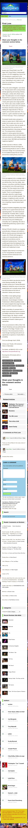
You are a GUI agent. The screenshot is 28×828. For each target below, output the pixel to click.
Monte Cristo (11, 591)
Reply (24, 438)
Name (4, 480)
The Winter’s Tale (12, 652)
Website (5, 489)
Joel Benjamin (12, 719)
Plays (7, 19)
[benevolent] (5, 622)
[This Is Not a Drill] (5, 423)
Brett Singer (11, 785)
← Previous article (7, 394)
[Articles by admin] (4, 737)
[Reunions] (5, 412)
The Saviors (11, 685)
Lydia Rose (11, 778)
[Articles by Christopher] (4, 766)
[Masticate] (5, 629)
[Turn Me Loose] (5, 418)
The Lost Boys (14, 561)
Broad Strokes (11, 639)
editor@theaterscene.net (8, 506)
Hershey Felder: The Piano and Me (16, 678)
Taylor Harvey (13, 373)
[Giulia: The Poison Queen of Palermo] (5, 694)
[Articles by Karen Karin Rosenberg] (4, 803)
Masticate (10, 626)
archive (17, 34)
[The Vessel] (5, 668)
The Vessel (11, 665)
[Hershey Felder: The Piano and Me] (5, 681)
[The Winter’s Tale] (5, 655)
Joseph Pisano (12, 748)
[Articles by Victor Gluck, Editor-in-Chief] (4, 715)
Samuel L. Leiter (13, 793)
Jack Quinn (11, 771)
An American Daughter (13, 646)
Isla (10, 16)
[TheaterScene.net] (14, 7)
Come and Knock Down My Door (17, 553)
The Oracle (20, 581)
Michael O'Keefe (7, 370)
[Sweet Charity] (5, 428)
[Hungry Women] (5, 674)
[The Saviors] (5, 687)
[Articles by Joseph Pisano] (4, 751)
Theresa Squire (7, 375)
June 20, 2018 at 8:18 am (16, 438)
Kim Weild (12, 368)
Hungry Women (11, 672)
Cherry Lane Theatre (8, 363)
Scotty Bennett (12, 741)
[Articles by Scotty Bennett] (4, 744)
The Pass (10, 659)
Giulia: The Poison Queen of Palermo (16, 691)
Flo (7, 565)
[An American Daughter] (5, 648)
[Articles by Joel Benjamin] (4, 722)
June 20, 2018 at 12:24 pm (19, 449)
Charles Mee (17, 360)
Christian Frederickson (8, 365)
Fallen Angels (14, 569)
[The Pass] (5, 661)
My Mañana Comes (14, 599)
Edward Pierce (19, 365)
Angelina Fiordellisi (7, 360)
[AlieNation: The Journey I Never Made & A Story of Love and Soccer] (5, 406)
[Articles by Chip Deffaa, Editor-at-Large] (4, 759)
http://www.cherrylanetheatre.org (11, 351)
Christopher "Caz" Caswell (16, 763)
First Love (5, 368)
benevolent (10, 620)
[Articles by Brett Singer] (4, 788)
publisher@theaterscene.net (9, 503)
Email (4, 484)
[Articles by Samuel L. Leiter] (4, 796)
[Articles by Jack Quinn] (4, 774)
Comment (5, 468)
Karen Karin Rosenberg (15, 800)
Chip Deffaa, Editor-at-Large (16, 756)
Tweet (10, 46)
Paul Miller (5, 373)
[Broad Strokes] (5, 642)
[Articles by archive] (4, 707)
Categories (5, 611)
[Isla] (5, 635)
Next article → (21, 394)
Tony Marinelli (12, 726)
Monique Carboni (17, 370)
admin (10, 734)
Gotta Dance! (13, 557)
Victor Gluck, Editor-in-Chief (16, 711)
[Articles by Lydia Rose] (4, 781)
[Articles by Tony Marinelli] (4, 729)
